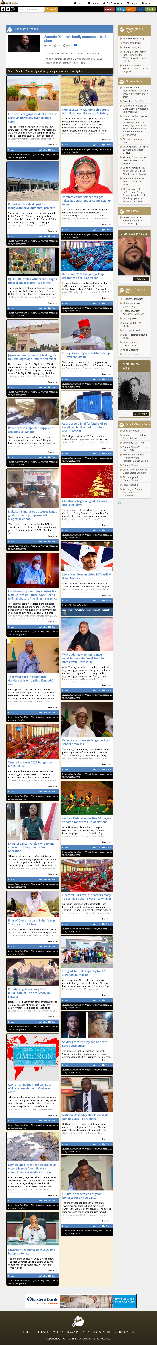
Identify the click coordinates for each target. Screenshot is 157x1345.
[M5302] (134, 502)
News (140, 9)
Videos (131, 9)
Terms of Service (47, 1332)
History (120, 9)
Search (53, 9)
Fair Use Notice (102, 1332)
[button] (15, 1341)
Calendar (109, 9)
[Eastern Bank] (80, 1301)
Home (80, 3)
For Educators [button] (114, 3)
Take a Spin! (142, 279)
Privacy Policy (75, 1332)
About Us (150, 3)
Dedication (126, 1332)
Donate (150, 9)
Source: (74, 605)
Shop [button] (132, 3)
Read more (52, 144)
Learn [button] (93, 3)
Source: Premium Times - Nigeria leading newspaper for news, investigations (46, 71)
